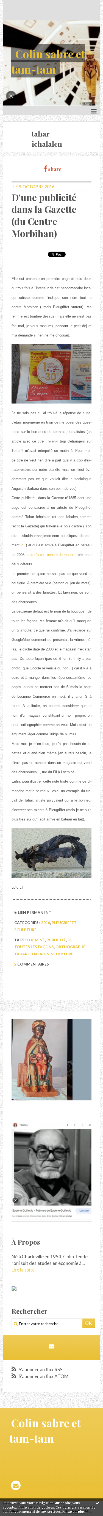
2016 (45, 922)
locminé (36, 940)
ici (22, 545)
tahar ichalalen (31, 954)
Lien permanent (34, 912)
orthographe (70, 946)
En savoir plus (73, 1511)
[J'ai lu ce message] (97, 1503)
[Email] (51, 1346)
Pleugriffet (64, 922)
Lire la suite (23, 1270)
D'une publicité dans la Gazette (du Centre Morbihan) (44, 215)
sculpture (25, 929)
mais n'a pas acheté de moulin (50, 555)
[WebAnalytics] (17, 1289)
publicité (56, 940)
